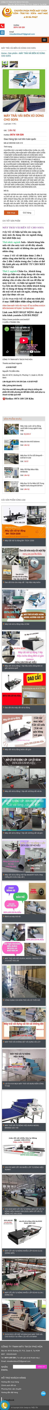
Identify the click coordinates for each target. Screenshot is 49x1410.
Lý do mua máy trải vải (15, 298)
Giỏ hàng (27, 212)
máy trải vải (9, 232)
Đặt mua (11, 212)
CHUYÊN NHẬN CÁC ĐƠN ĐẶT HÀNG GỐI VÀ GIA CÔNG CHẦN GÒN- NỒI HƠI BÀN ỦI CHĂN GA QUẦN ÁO (24, 171)
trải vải (15, 255)
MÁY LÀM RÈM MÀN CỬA (26, 187)
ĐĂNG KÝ (41, 1367)
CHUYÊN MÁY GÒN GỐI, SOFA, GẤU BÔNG (24, 166)
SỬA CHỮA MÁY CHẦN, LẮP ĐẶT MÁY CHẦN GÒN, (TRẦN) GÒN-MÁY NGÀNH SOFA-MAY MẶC (24, 184)
